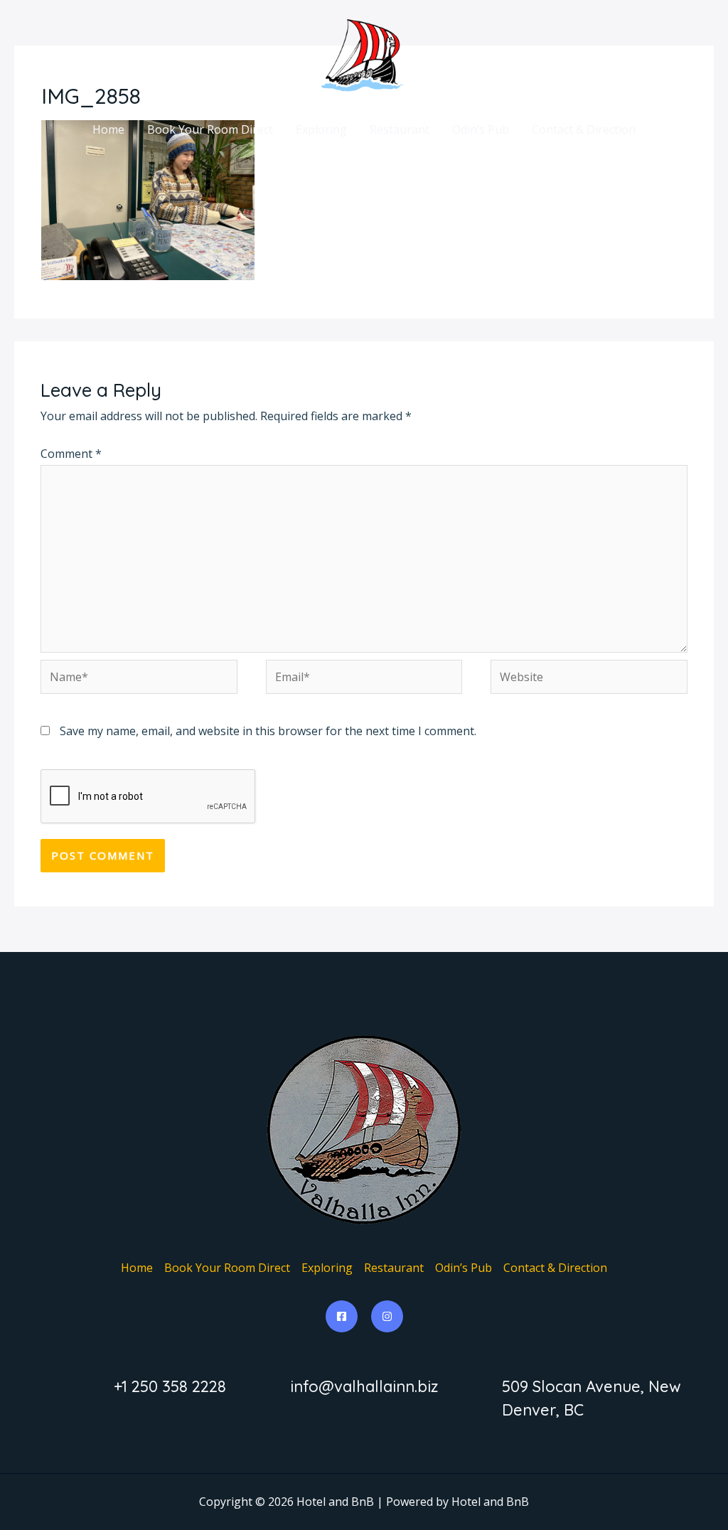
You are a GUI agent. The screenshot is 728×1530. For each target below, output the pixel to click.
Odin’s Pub (480, 129)
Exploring (321, 129)
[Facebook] (342, 1316)
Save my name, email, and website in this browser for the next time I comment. (268, 731)
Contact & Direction (584, 129)
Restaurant (399, 129)
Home (108, 129)
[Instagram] (387, 1316)
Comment (71, 453)
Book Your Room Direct (210, 129)
